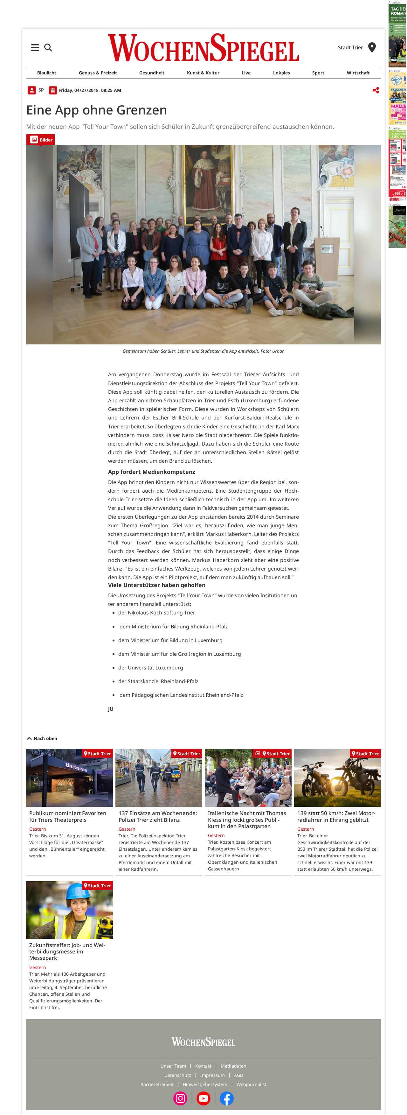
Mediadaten (233, 1066)
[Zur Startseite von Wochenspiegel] (203, 47)
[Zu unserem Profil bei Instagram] (180, 1098)
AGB (238, 1075)
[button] (35, 48)
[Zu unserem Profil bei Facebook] (227, 1098)
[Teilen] (376, 90)
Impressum (212, 1075)
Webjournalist (251, 1084)
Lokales (281, 73)
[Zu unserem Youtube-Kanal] (203, 1098)
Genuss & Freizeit (98, 73)
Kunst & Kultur (203, 73)
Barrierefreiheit (157, 1084)
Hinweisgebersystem (205, 1084)
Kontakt (203, 1066)
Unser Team (173, 1066)
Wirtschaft (358, 73)
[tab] (40, 139)
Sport (318, 73)
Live (246, 73)
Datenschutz (177, 1075)
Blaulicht (46, 73)
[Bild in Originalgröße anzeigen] (203, 245)
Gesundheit (151, 73)
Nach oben (44, 738)
